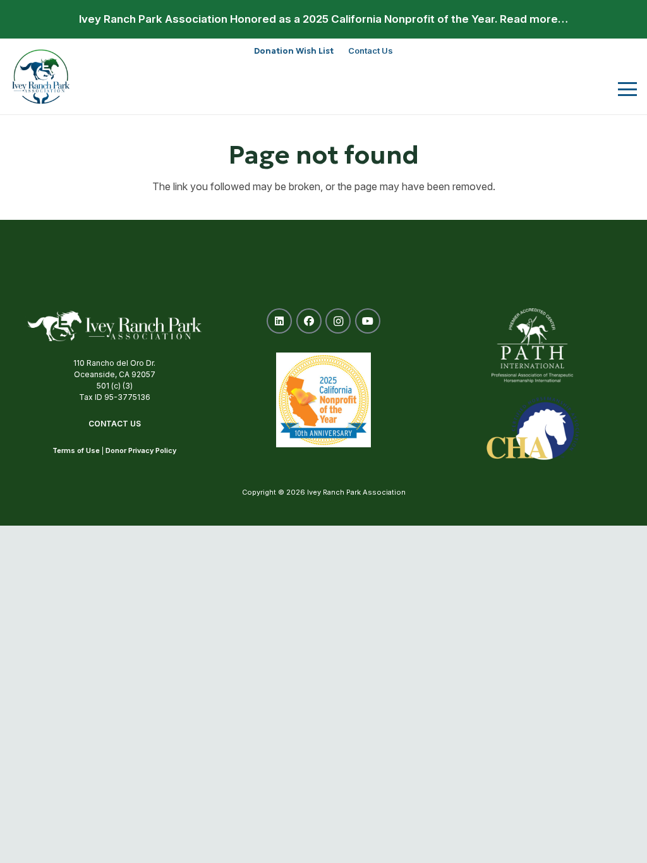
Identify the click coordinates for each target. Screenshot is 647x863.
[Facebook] (309, 321)
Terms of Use (76, 450)
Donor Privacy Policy (141, 450)
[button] (627, 89)
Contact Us (114, 423)
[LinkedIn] (279, 321)
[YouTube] (367, 321)
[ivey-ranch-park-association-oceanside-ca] (41, 76)
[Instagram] (338, 321)
